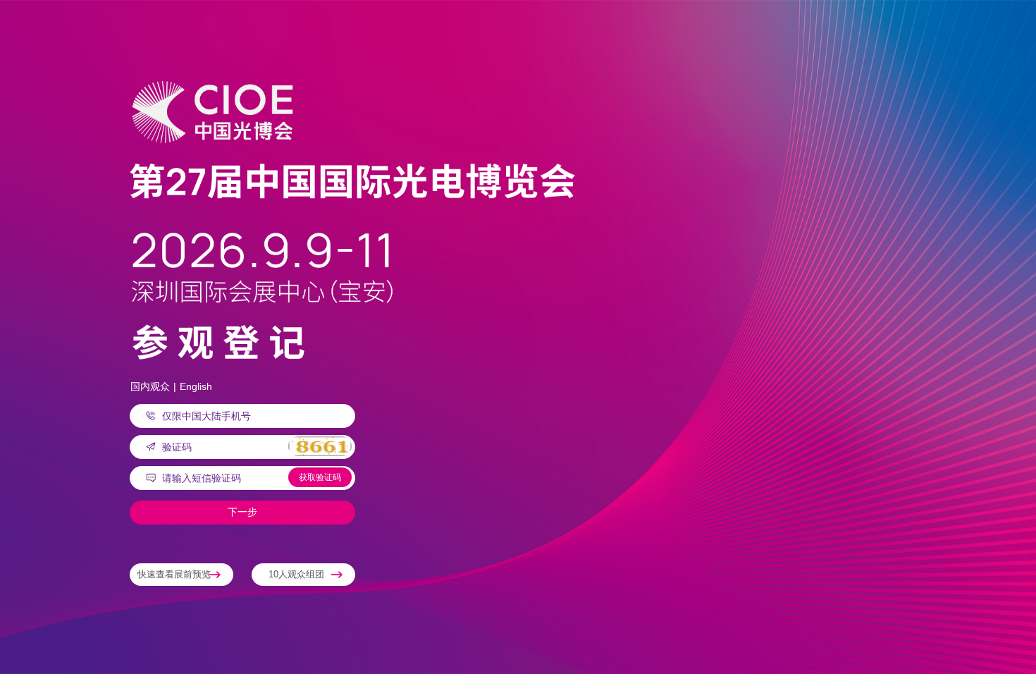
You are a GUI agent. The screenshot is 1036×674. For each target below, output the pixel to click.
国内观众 (150, 386)
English (196, 386)
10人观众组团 (296, 574)
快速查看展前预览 (174, 574)
